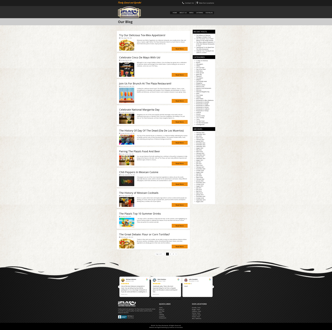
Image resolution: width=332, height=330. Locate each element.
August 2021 (199, 160)
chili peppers (199, 64)
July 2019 (198, 188)
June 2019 (199, 189)
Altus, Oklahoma (196, 318)
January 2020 (199, 181)
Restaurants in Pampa (202, 110)
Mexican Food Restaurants (203, 88)
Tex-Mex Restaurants (202, 123)
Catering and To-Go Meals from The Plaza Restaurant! (205, 48)
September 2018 (200, 200)
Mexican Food (200, 86)
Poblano (198, 97)
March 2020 (199, 177)
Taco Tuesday (200, 117)
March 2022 (199, 151)
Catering (199, 13)
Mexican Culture (200, 85)
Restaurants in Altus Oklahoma (204, 100)
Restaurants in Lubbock (202, 109)
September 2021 (200, 158)
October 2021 (200, 157)
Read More (180, 49)
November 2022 (200, 144)
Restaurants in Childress (203, 105)
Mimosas (198, 90)
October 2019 (200, 184)
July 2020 (198, 174)
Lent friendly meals (201, 81)
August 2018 (199, 201)
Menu (191, 13)
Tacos (198, 119)
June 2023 (199, 136)
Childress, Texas (196, 311)
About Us (183, 13)
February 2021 (200, 167)
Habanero (199, 76)
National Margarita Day (202, 92)
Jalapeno (198, 79)
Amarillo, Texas (196, 307)
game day (199, 74)
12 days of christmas (202, 60)
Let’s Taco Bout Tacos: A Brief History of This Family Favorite (204, 39)
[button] (119, 287)
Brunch (198, 62)
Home (175, 13)
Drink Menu (199, 71)
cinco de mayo (200, 67)
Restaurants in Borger (202, 104)
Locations (162, 316)
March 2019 (199, 193)
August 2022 (199, 148)
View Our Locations (206, 3)
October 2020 (200, 170)
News (197, 93)
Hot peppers (199, 78)
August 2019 (199, 186)
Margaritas (199, 83)
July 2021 (198, 162)
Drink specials (200, 73)
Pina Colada (199, 95)
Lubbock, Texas (196, 315)
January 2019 (199, 194)
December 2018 (200, 196)
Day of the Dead (201, 69)
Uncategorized (200, 124)
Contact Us (189, 3)
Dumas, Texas (196, 313)
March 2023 (199, 138)
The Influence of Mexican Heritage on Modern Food (203, 36)
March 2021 (199, 165)
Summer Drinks (200, 116)
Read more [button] (124, 294)
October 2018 (200, 198)
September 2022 (200, 146)
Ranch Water (199, 98)
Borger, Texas (196, 309)
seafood (198, 112)
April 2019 (199, 191)
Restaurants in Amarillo (202, 102)
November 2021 (200, 155)
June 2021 (199, 163)
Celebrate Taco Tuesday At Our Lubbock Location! (205, 51)
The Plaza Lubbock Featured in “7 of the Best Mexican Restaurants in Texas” (205, 43)
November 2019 (200, 182)
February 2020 (200, 179)
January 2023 (199, 141)
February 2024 (200, 132)
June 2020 (199, 176)
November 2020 (200, 169)
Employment (162, 318)
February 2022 (200, 153)
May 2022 (199, 150)
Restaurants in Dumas (202, 107)
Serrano (198, 114)
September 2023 (200, 134)
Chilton (198, 66)
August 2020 (199, 172)
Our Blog (209, 13)
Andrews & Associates (176, 327)
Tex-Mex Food (200, 121)
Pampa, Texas (196, 316)
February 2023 (200, 139)
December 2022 (200, 143)
